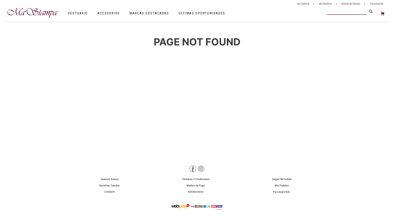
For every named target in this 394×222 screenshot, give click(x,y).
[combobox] (352, 11)
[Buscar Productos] (371, 11)
